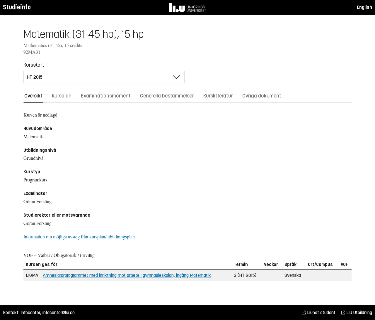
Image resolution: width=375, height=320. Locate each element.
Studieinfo (17, 7)
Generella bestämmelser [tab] (167, 95)
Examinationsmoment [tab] (106, 95)
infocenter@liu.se (58, 312)
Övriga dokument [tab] (261, 95)
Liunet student (320, 312)
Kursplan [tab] (61, 95)
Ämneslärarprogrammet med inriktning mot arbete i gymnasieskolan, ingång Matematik (127, 275)
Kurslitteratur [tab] (218, 95)
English (364, 7)
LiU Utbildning (358, 312)
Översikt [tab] (33, 95)
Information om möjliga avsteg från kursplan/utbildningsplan (79, 236)
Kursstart (33, 65)
